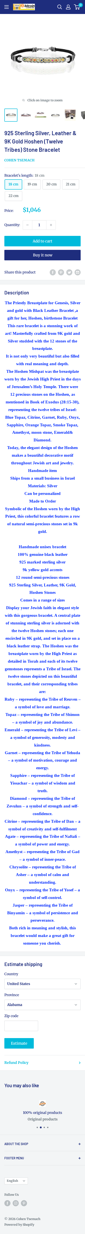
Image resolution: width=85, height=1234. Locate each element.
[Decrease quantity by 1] (27, 225)
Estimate (19, 1043)
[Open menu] (6, 7)
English (12, 1181)
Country (11, 974)
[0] (77, 7)
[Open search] (59, 7)
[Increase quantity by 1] (51, 225)
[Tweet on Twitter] (69, 272)
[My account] (68, 7)
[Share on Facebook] (53, 272)
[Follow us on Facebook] (7, 1203)
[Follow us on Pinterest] (24, 1203)
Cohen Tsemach (19, 160)
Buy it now (42, 255)
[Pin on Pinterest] (61, 272)
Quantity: (12, 225)
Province (11, 995)
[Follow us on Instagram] (16, 1203)
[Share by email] (78, 272)
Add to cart (42, 241)
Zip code (11, 1016)
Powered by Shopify (19, 1225)
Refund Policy (16, 1062)
